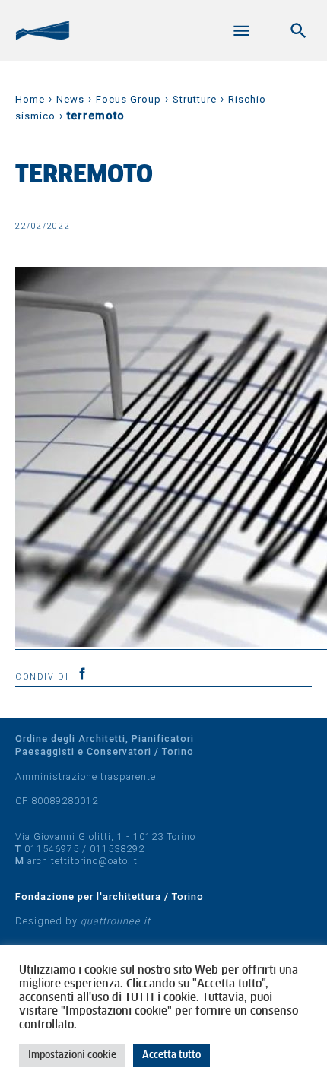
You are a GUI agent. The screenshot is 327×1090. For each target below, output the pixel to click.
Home (30, 99)
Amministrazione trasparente (85, 776)
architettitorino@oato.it (82, 861)
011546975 (51, 848)
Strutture (195, 99)
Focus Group (128, 99)
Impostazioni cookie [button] (72, 1055)
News (70, 99)
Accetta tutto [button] (171, 1055)
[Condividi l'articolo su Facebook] (82, 673)
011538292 (117, 848)
